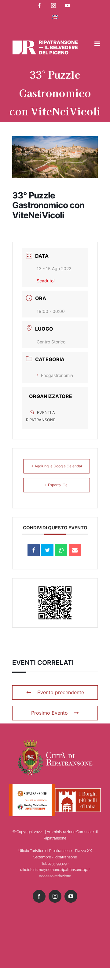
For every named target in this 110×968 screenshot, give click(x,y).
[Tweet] (47, 550)
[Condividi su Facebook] (34, 550)
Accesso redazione (55, 876)
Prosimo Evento (49, 713)
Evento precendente (60, 692)
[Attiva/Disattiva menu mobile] (97, 44)
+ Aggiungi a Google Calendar (56, 466)
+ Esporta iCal (56, 485)
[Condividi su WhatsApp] (61, 550)
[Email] (75, 550)
